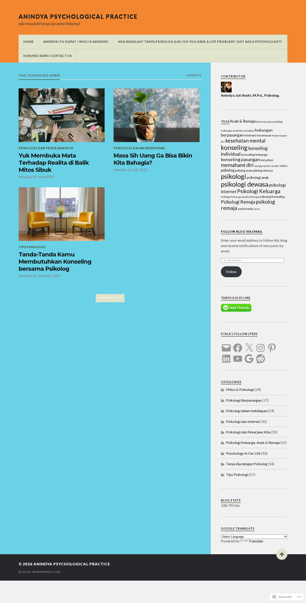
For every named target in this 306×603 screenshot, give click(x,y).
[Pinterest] (272, 345)
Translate (255, 541)
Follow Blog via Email (242, 231)
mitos (283, 166)
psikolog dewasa (262, 170)
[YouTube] (237, 356)
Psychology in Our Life (243, 453)
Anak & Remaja (243, 121)
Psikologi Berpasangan (243, 400)
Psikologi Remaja (238, 202)
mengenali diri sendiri (266, 165)
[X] (249, 345)
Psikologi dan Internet (243, 421)
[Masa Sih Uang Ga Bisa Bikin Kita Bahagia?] (157, 115)
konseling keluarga (254, 154)
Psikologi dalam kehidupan (139, 148)
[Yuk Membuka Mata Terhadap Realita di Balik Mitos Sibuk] (62, 115)
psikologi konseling (272, 196)
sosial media (245, 209)
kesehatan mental (245, 140)
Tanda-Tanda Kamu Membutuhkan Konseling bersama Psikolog (55, 261)
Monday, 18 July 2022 (130, 170)
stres (257, 208)
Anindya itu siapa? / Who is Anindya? (76, 41)
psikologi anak (258, 177)
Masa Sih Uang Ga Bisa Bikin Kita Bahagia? (153, 159)
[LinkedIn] (226, 356)
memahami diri (237, 165)
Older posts (110, 298)
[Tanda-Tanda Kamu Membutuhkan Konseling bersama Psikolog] (62, 214)
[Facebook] (237, 345)
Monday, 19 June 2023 (36, 177)
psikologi (233, 176)
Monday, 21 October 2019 (39, 276)
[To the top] (281, 554)
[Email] (226, 345)
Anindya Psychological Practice (78, 16)
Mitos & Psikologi (240, 389)
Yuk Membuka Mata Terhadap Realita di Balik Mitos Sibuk (54, 162)
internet (250, 135)
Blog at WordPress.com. (40, 571)
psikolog (228, 170)
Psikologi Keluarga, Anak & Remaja (240, 196)
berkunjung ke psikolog (269, 121)
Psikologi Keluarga (258, 191)
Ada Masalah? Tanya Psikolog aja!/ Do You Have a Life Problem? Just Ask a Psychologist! (200, 41)
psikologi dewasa (244, 184)
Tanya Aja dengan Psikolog (246, 464)
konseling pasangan (240, 159)
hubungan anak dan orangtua (237, 130)
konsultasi (267, 160)
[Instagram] (260, 345)
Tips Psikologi (32, 247)
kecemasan (264, 135)
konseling (234, 147)
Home (28, 41)
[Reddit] (260, 356)
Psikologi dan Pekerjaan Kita (46, 148)
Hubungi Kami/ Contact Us (47, 56)
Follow (231, 271)
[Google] (249, 356)
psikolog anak (243, 170)
